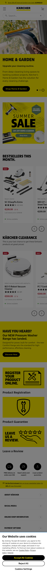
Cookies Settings (23, 569)
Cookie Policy (24, 550)
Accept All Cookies (23, 558)
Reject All (23, 563)
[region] (23, 552)
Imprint (10, 553)
